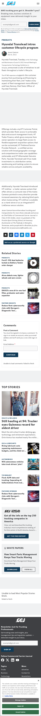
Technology (7, 475)
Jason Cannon (13, 52)
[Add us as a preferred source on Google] (11, 235)
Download (12, 569)
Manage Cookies (20, 700)
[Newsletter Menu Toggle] (38, 3)
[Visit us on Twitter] (7, 660)
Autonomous (7, 459)
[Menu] (3, 3)
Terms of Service (11, 32)
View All (28, 569)
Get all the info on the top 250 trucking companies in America (20, 518)
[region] (20, 697)
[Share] (16, 235)
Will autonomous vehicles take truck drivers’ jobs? (13, 463)
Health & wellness (9, 418)
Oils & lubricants (9, 443)
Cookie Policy (9, 696)
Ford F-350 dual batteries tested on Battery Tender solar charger (13, 262)
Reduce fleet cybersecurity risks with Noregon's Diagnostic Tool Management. (13, 308)
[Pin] (33, 235)
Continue (10, 355)
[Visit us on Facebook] (2, 660)
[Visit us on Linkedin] (12, 660)
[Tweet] (27, 235)
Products (7, 40)
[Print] (5, 235)
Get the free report (16, 536)
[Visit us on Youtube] (17, 660)
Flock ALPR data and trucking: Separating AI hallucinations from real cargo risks (12, 480)
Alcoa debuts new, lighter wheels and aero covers (12, 276)
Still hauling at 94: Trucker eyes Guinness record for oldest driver (20, 424)
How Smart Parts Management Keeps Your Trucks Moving (20, 556)
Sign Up (7, 649)
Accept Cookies (20, 712)
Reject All (20, 706)
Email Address (9, 344)
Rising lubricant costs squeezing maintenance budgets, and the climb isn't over (13, 448)
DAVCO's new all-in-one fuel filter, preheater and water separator (14, 293)
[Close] (38, 680)
